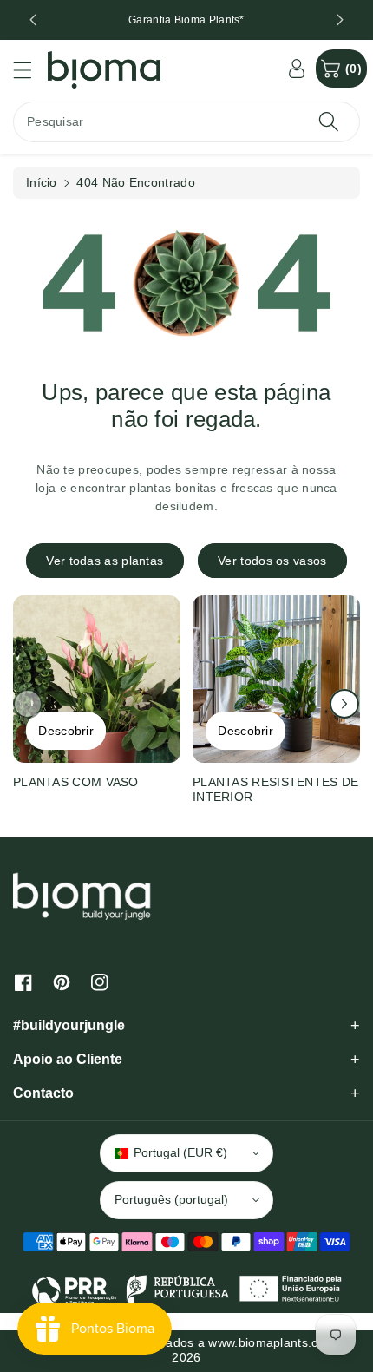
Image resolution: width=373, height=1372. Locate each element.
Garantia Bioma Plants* (186, 20)
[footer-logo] (82, 895)
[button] (30, 70)
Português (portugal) (171, 1199)
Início (41, 182)
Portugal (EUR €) (180, 1152)
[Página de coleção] (96, 679)
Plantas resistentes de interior (276, 789)
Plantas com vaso (76, 782)
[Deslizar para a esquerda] (28, 704)
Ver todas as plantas (104, 561)
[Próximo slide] (340, 20)
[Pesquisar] (328, 121)
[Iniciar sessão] (297, 68)
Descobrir (66, 731)
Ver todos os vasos (272, 561)
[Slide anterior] (33, 20)
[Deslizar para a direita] (344, 704)
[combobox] (186, 121)
